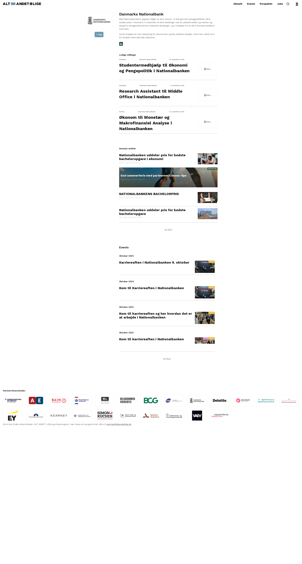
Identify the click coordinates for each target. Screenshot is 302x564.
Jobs (280, 3)
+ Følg (99, 34)
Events (251, 3)
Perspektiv (266, 3)
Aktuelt (237, 3)
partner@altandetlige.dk (119, 424)
